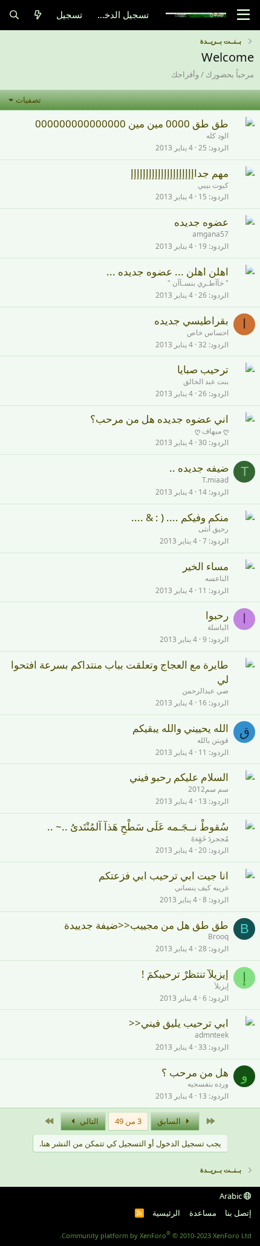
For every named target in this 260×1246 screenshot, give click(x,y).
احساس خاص (208, 332)
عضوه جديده (201, 222)
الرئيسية (166, 1212)
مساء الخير (206, 566)
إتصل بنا (238, 1212)
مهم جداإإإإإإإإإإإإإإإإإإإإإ (180, 173)
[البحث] (14, 15)
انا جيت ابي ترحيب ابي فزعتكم (164, 875)
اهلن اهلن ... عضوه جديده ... (167, 271)
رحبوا (217, 615)
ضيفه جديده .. (199, 468)
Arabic (231, 1195)
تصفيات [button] (28, 99)
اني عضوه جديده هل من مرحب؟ (159, 419)
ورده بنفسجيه (208, 1084)
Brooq (218, 936)
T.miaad (215, 480)
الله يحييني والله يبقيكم (180, 728)
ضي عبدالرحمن (205, 691)
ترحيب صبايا (203, 369)
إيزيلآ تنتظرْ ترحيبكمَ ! (185, 974)
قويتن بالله (213, 740)
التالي (88, 1121)
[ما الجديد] (38, 15)
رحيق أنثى (213, 529)
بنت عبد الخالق (206, 381)
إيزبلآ (222, 986)
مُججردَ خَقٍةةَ (210, 838)
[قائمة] (243, 15)
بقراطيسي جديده (191, 320)
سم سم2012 (208, 789)
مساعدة (202, 1212)
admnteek (212, 1035)
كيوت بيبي (213, 185)
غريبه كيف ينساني (202, 887)
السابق (170, 1121)
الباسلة (218, 627)
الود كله (217, 135)
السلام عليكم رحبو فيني (179, 777)
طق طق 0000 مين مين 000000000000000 (132, 123)
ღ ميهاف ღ (212, 431)
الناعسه (217, 578)
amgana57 (210, 234)
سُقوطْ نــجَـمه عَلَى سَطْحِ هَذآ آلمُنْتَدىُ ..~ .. (138, 826)
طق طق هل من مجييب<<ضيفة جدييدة (146, 925)
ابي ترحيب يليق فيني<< (179, 1023)
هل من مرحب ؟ (195, 1072)
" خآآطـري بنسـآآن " (198, 283)
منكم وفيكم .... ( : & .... (180, 517)
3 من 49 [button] (128, 1121)
